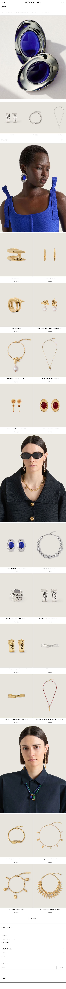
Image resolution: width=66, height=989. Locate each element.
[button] (33, 918)
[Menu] (2, 2)
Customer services (6, 948)
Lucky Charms (46, 12)
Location (4, 978)
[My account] (61, 2)
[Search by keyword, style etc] (4, 2)
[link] (64, 2)
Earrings (17, 12)
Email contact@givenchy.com (8, 939)
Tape (32, 12)
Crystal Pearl (37, 12)
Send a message (5, 942)
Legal (3, 952)
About (3, 956)
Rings (28, 12)
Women (3, 927)
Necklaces (23, 12)
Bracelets (11, 12)
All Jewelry (4, 12)
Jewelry (9, 927)
